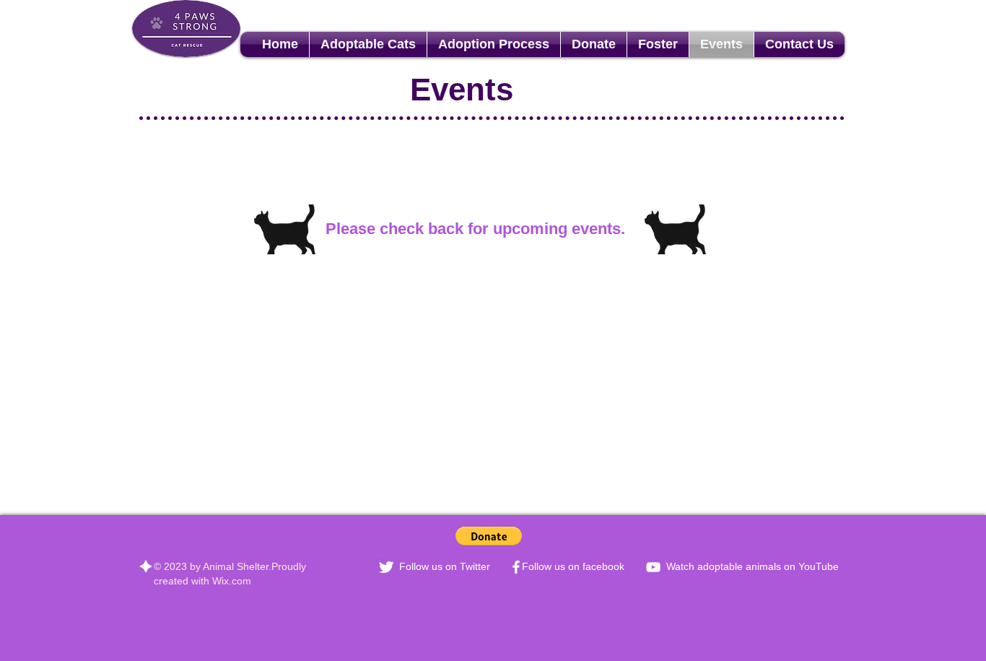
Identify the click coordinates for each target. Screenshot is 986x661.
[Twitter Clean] (386, 567)
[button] (488, 536)
